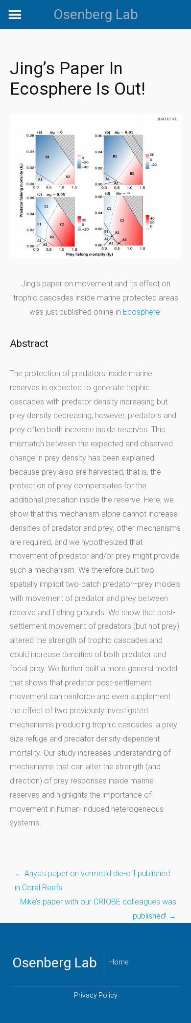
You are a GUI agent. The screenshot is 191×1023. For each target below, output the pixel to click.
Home (118, 962)
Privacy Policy (96, 995)
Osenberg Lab (95, 14)
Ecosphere (141, 312)
